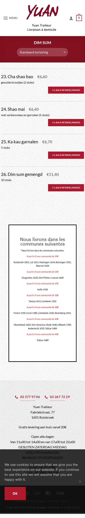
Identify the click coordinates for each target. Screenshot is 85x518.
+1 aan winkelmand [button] (66, 90)
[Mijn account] (71, 18)
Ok (15, 493)
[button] (11, 18)
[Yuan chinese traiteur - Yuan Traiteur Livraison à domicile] (42, 18)
